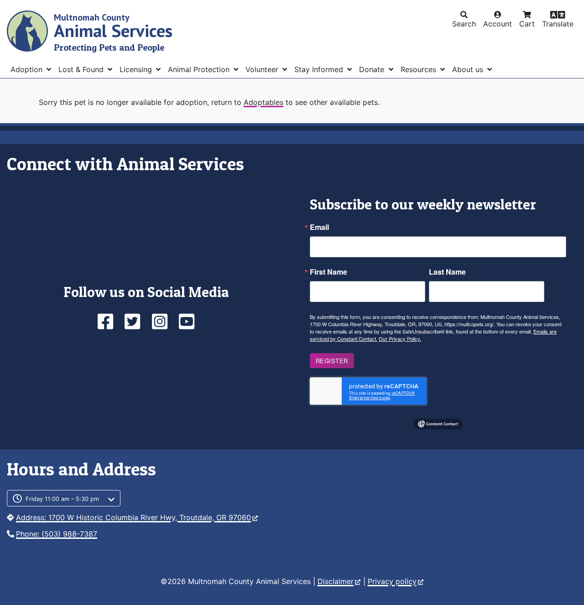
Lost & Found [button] (82, 69)
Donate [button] (372, 69)
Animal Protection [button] (200, 69)
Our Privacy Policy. (400, 338)
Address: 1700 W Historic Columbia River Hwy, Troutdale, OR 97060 (133, 517)
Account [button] (497, 23)
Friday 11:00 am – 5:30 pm (62, 498)
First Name (328, 272)
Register (332, 360)
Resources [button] (419, 69)
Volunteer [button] (263, 69)
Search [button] (464, 23)
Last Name (447, 272)
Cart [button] (527, 23)
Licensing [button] (137, 69)
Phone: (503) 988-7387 (56, 533)
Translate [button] (558, 23)
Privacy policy (392, 581)
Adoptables (263, 102)
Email (319, 227)
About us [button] (468, 69)
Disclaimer (336, 581)
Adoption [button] (27, 69)
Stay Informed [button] (319, 69)
